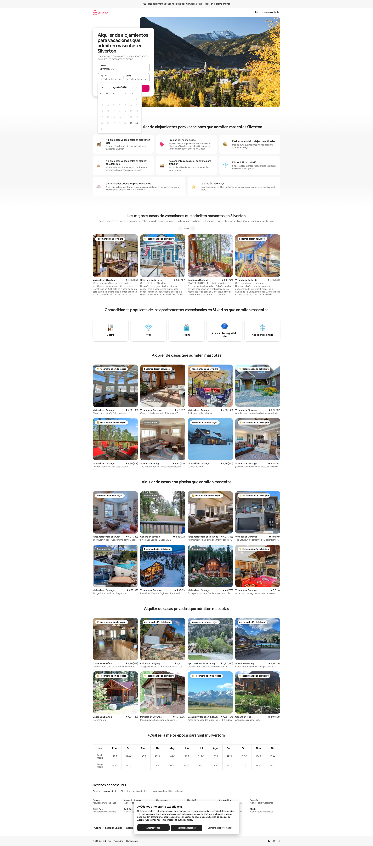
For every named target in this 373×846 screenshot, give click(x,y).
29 (131, 123)
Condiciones (132, 841)
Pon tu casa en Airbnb (267, 12)
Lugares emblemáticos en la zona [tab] (168, 791)
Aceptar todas (153, 827)
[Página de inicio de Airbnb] (100, 12)
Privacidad (118, 841)
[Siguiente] (192, 228)
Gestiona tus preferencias (220, 827)
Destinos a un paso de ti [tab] (104, 791)
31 (102, 129)
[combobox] (123, 69)
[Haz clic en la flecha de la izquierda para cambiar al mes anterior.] (103, 87)
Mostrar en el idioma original (216, 3)
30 (136, 123)
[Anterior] (180, 228)
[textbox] (110, 79)
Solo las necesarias (186, 827)
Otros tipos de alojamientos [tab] (133, 791)
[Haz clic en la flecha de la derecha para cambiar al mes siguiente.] (136, 87)
